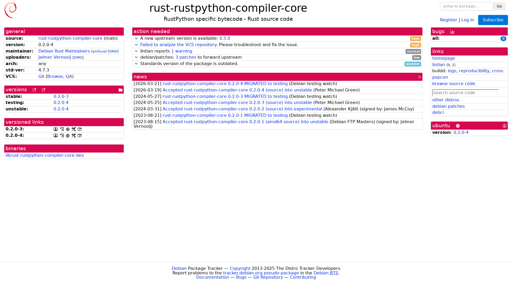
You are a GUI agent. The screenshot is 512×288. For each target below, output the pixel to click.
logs (452, 70)
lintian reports (279, 51)
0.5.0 (224, 38)
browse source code (453, 83)
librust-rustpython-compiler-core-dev (45, 155)
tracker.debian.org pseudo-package (261, 272)
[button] (136, 38)
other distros (445, 99)
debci (438, 112)
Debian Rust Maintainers (64, 51)
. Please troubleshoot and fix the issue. (280, 45)
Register (448, 19)
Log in (467, 19)
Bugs (241, 277)
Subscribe (493, 19)
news (140, 77)
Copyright (240, 268)
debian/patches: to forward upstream (279, 57)
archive (99, 51)
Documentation (212, 277)
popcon (440, 77)
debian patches (448, 106)
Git (41, 76)
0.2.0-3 (61, 96)
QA (69, 76)
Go (499, 6)
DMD (113, 51)
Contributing (303, 277)
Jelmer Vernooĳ (54, 57)
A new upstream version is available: (279, 38)
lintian (438, 64)
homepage (443, 58)
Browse (55, 76)
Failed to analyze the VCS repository (178, 44)
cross (497, 70)
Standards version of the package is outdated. (279, 64)
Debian (179, 268)
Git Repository (268, 277)
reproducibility (474, 70)
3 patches (185, 57)
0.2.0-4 (61, 102)
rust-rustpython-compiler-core (70, 38)
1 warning (181, 51)
